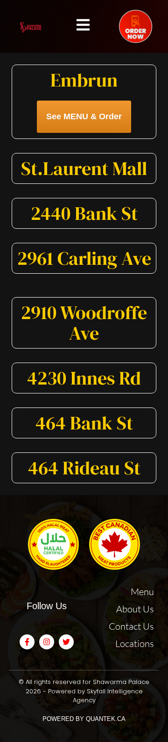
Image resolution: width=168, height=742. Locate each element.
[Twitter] (66, 641)
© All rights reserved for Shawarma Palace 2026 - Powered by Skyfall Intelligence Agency (84, 691)
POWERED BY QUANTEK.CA (84, 718)
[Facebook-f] (27, 641)
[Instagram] (46, 641)
